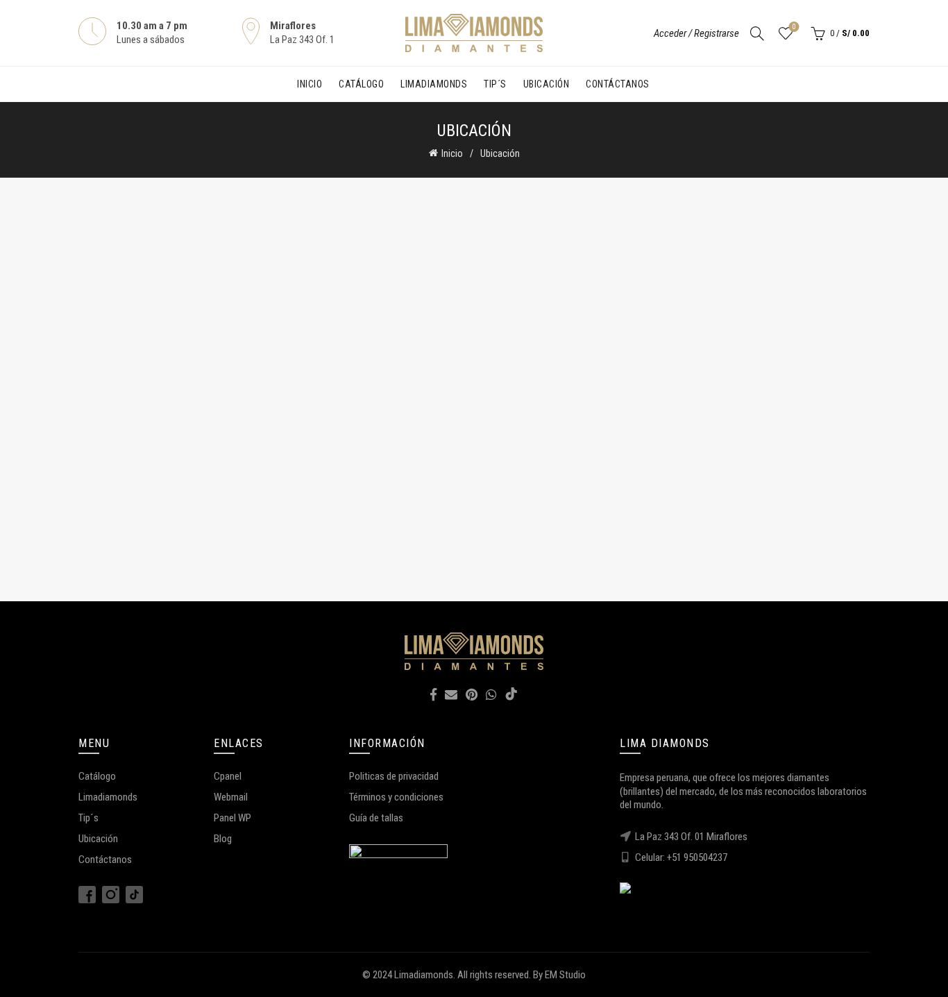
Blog (223, 838)
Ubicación (546, 84)
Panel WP (232, 818)
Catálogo (361, 84)
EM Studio (565, 975)
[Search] (757, 33)
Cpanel (228, 776)
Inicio (309, 84)
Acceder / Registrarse (696, 33)
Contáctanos (618, 84)
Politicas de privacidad (394, 776)
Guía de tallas (376, 818)
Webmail (231, 797)
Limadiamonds (433, 84)
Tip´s (495, 84)
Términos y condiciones (396, 797)
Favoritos (794, 27)
